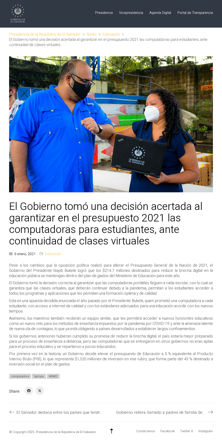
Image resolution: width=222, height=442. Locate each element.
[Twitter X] (39, 390)
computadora (20, 376)
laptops (39, 376)
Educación (53, 254)
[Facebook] (28, 390)
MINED (53, 376)
